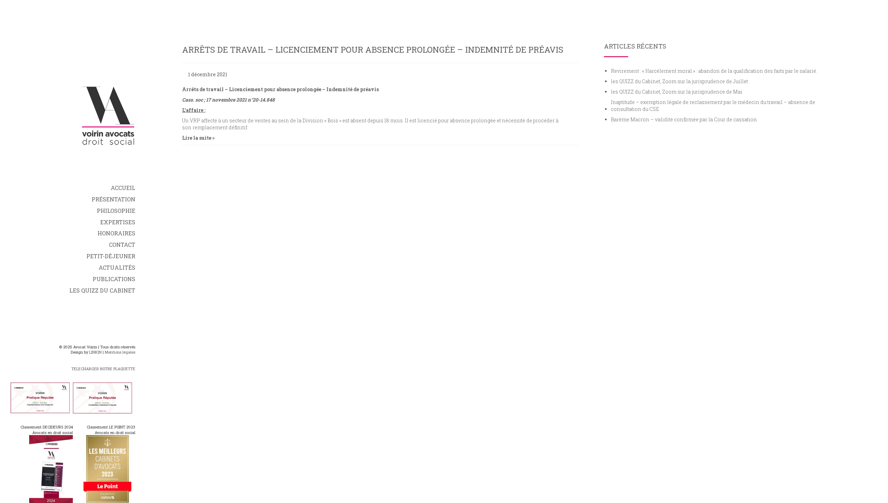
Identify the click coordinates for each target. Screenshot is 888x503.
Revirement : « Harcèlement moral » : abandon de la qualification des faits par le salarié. (714, 71)
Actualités (117, 267)
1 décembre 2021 (207, 74)
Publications (114, 279)
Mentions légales (120, 352)
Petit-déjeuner (110, 256)
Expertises (117, 222)
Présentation (113, 199)
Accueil (123, 187)
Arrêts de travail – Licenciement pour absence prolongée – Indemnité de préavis (372, 49)
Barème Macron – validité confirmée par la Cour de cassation (684, 119)
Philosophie (116, 210)
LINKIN (95, 352)
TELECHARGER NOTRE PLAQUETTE (103, 368)
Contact (122, 244)
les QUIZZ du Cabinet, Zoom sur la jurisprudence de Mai (676, 91)
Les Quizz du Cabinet (102, 290)
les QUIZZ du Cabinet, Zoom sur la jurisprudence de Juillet (679, 81)
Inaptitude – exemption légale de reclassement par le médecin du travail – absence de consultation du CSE (713, 105)
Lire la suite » (198, 138)
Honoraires (116, 233)
